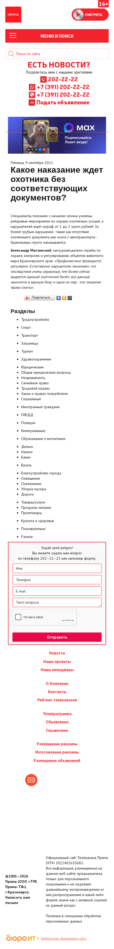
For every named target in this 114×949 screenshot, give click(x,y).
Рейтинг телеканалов (57, 699)
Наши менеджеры (57, 669)
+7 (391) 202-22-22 (63, 86)
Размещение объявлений (57, 760)
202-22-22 (63, 79)
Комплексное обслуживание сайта (63, 938)
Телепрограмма (57, 713)
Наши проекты (57, 661)
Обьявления (57, 721)
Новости (57, 653)
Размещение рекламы (57, 743)
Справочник (57, 730)
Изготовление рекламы (57, 752)
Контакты (57, 691)
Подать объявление (62, 102)
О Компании (57, 683)
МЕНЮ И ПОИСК (57, 36)
